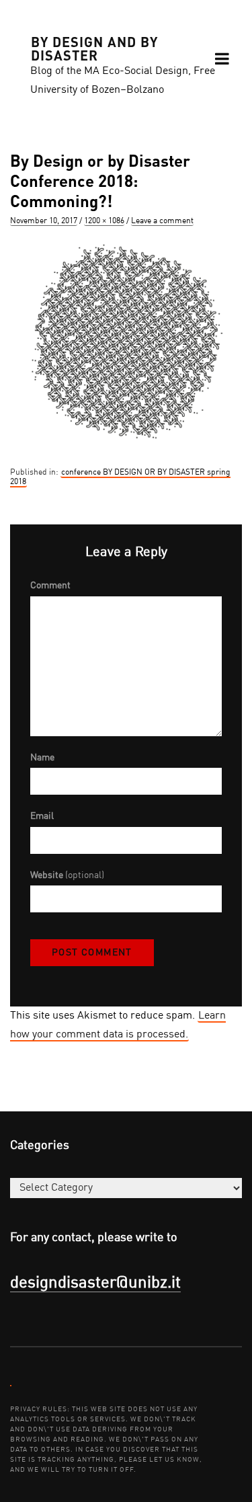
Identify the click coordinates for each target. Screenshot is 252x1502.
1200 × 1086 (104, 221)
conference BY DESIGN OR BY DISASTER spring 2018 (120, 477)
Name (42, 757)
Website (67, 875)
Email (42, 816)
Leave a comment (162, 221)
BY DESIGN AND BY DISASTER (94, 48)
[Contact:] (10, 1385)
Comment (50, 585)
